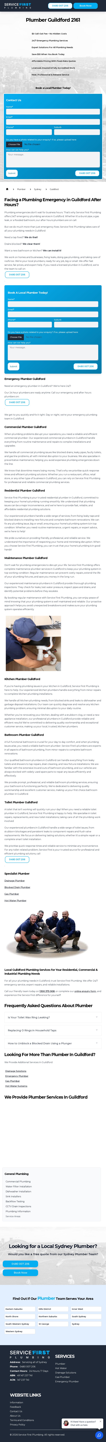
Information (16, 1402)
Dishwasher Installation (18, 1191)
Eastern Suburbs (14, 1309)
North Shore (12, 1316)
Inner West (77, 1309)
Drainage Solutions (15, 1071)
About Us (15, 1416)
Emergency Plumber (16, 1076)
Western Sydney (14, 1331)
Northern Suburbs (48, 1316)
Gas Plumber (11, 894)
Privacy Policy (17, 1424)
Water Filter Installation (19, 1186)
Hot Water (61, 1368)
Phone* (10, 127)
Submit (11, 173)
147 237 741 (23, 1380)
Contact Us (16, 1411)
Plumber (60, 1364)
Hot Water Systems (16, 1086)
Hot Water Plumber (15, 900)
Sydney (75, 1324)
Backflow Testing (15, 1201)
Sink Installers (13, 1196)
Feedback (15, 1407)
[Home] (17, 5)
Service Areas (13, 1216)
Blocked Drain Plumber (17, 887)
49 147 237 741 (25, 1375)
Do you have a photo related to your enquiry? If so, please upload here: (41, 139)
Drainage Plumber (14, 880)
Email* (9, 117)
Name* (9, 107)
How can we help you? (17, 150)
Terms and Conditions (22, 1420)
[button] (53, 1017)
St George (44, 1324)
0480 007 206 (60, 5)
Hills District (45, 1309)
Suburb (57, 127)
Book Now (86, 5)
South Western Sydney (17, 1324)
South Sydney (79, 1316)
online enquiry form (85, 991)
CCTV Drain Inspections (18, 1206)
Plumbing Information (18, 1211)
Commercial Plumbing (18, 1181)
